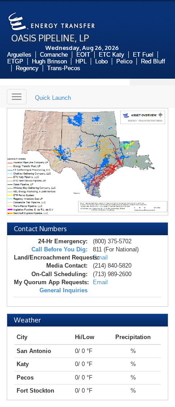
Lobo (101, 61)
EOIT (83, 54)
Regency (27, 68)
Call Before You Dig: (59, 249)
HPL (81, 61)
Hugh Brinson (49, 61)
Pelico (124, 61)
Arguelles (19, 54)
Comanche (54, 54)
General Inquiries (63, 290)
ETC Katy (111, 54)
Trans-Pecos (63, 68)
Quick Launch (53, 97)
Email (100, 257)
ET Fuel (143, 54)
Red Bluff (153, 61)
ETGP (15, 61)
